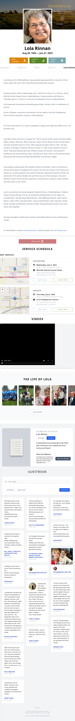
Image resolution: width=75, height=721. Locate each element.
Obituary (4, 68)
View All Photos (37, 412)
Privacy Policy (32, 713)
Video (37, 68)
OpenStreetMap (39, 716)
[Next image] (71, 556)
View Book (41, 438)
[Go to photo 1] (55, 562)
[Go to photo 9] (64, 562)
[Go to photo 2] (56, 562)
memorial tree (29, 230)
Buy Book (51, 438)
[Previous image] (53, 556)
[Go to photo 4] (58, 562)
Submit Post (64, 490)
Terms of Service (42, 713)
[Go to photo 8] (63, 562)
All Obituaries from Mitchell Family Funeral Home (59, 12)
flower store (62, 230)
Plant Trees (63, 280)
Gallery (52, 68)
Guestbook (69, 68)
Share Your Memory (63, 459)
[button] (15, 269)
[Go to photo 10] (65, 562)
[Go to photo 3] (57, 562)
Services (21, 68)
